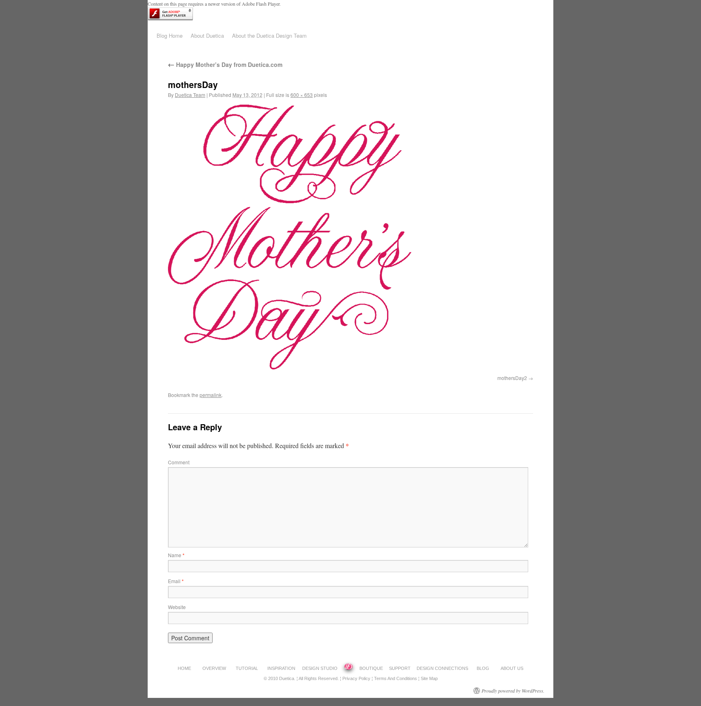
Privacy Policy (356, 678)
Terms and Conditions (395, 678)
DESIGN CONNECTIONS (442, 668)
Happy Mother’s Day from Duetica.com (225, 64)
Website (177, 606)
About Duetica (207, 35)
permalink (210, 394)
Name (176, 554)
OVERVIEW (214, 668)
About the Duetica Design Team (269, 35)
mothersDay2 (512, 377)
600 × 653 (301, 94)
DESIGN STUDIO (320, 668)
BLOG (483, 668)
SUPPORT (400, 668)
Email (176, 580)
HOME (184, 668)
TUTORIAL (247, 668)
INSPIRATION (281, 668)
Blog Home (170, 35)
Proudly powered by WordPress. (513, 690)
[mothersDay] (289, 367)
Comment (178, 462)
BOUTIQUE (371, 668)
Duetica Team (190, 94)
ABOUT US (512, 668)
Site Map (429, 678)
